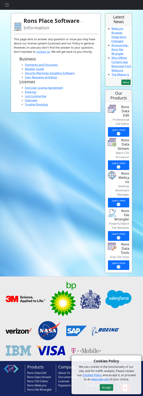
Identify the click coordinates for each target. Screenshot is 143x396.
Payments (64, 385)
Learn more (118, 129)
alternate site (100, 379)
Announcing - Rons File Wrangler (120, 49)
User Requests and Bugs (41, 77)
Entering (30, 92)
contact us (43, 52)
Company (67, 367)
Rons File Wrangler (39, 389)
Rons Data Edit (37, 373)
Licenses (63, 381)
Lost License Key (35, 96)
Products (35, 367)
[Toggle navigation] (7, 4)
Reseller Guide (34, 69)
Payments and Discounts (41, 65)
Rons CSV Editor (37, 381)
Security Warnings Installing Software (50, 73)
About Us (64, 373)
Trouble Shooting (36, 104)
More (126, 82)
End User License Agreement (44, 88)
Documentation (68, 377)
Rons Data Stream (39, 377)
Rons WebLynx (36, 385)
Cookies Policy (92, 375)
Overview (31, 100)
